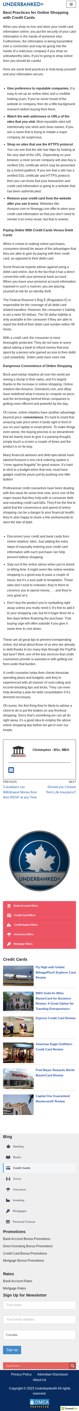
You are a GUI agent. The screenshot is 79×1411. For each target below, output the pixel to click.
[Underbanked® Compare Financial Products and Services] (23, 4)
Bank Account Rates (17, 1281)
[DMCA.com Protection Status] (39, 1407)
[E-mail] (11, 771)
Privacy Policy (21, 1374)
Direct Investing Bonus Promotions (28, 1246)
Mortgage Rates (14, 1288)
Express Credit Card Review (56, 1018)
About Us (39, 1380)
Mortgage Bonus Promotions (23, 1260)
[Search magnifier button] (72, 1365)
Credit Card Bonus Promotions (25, 1253)
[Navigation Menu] (71, 4)
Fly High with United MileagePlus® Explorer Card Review (56, 972)
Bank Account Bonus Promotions (26, 1239)
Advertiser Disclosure (52, 1374)
